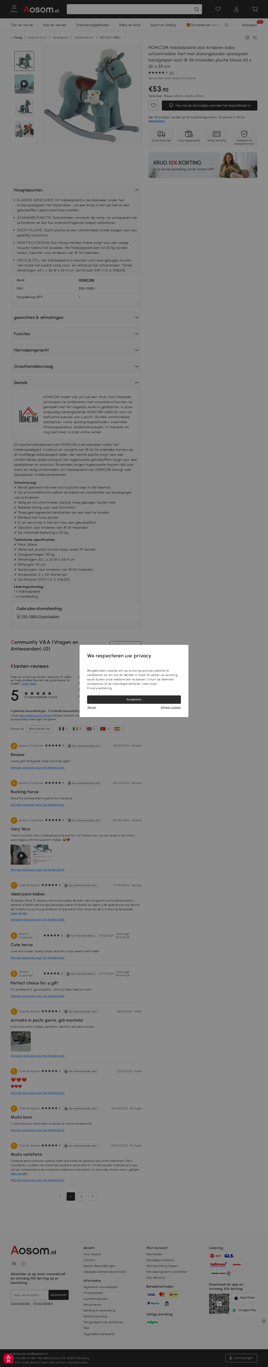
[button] (8, 1358)
